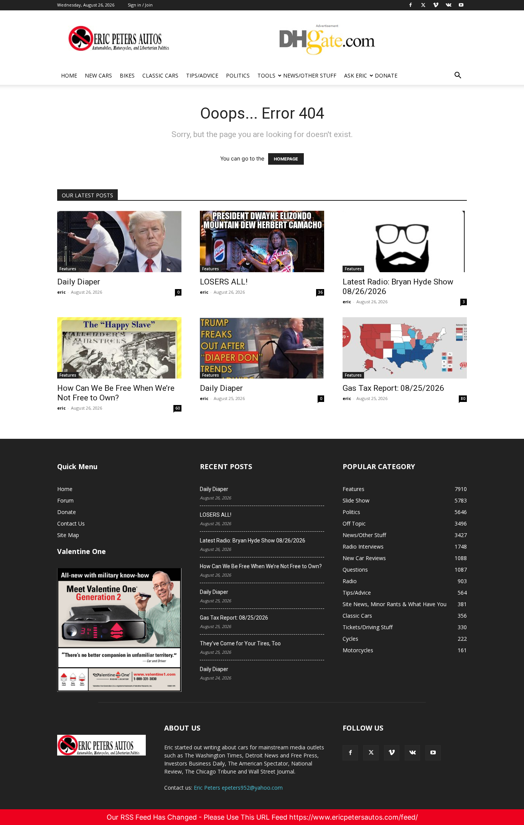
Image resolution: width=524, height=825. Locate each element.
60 (177, 408)
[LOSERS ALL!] (262, 241)
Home (69, 75)
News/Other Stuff (309, 75)
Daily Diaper (78, 281)
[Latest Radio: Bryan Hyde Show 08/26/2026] (405, 241)
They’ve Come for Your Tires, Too (240, 643)
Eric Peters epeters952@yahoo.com (238, 787)
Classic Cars (160, 75)
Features (67, 268)
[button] (457, 76)
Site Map (68, 535)
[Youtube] (433, 753)
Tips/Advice (202, 75)
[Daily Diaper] (119, 241)
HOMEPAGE (286, 159)
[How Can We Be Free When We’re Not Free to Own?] (119, 348)
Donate (386, 75)
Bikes (127, 75)
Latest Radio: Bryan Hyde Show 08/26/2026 (252, 540)
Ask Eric (355, 75)
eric (61, 292)
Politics (238, 75)
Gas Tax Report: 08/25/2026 (393, 388)
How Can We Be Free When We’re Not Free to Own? (116, 393)
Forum (65, 500)
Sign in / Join (140, 5)
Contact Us (71, 523)
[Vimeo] (391, 753)
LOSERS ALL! (223, 281)
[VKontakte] (412, 753)
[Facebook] (350, 753)
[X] (371, 753)
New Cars (98, 75)
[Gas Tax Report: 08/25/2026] (405, 348)
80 (463, 398)
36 (320, 292)
